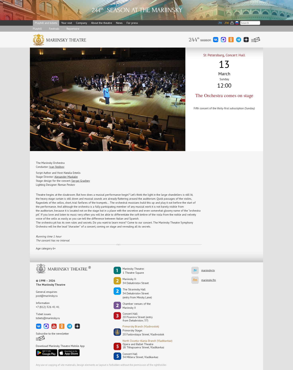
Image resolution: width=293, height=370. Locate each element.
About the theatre (101, 23)
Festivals (54, 28)
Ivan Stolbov (56, 167)
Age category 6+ (46, 248)
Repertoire (73, 28)
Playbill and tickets (46, 23)
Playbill (37, 28)
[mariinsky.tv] (196, 270)
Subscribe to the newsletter (52, 333)
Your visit (66, 23)
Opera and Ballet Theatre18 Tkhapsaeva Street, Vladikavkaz (143, 346)
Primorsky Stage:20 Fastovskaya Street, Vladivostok (140, 332)
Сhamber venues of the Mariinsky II (137, 305)
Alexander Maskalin (66, 177)
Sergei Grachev (80, 181)
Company (81, 23)
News (119, 23)
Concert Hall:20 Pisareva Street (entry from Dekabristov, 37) (138, 317)
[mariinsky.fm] (196, 280)
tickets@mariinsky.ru (48, 318)
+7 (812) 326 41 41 (47, 307)
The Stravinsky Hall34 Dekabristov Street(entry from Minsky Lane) (137, 293)
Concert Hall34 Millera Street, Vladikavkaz (140, 355)
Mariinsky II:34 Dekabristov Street (136, 281)
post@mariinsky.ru (47, 296)
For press (132, 23)
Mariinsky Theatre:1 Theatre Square (133, 270)
